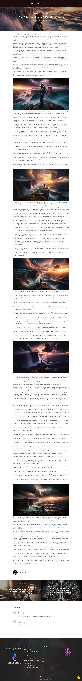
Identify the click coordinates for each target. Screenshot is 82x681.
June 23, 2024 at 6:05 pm (22, 613)
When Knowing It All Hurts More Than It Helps (31, 652)
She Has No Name (27, 656)
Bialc (19, 621)
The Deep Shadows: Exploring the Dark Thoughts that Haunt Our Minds (31, 668)
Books (38, 3)
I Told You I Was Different (28, 649)
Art (48, 3)
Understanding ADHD (28, 663)
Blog (44, 3)
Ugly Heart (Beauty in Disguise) (29, 665)
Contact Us (44, 664)
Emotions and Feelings (38, 13)
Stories (46, 13)
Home (32, 3)
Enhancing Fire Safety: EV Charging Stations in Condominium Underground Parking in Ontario (32, 660)
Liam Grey (35, 20)
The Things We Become (28, 655)
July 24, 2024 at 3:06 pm (21, 622)
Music (43, 661)
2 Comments (47, 20)
